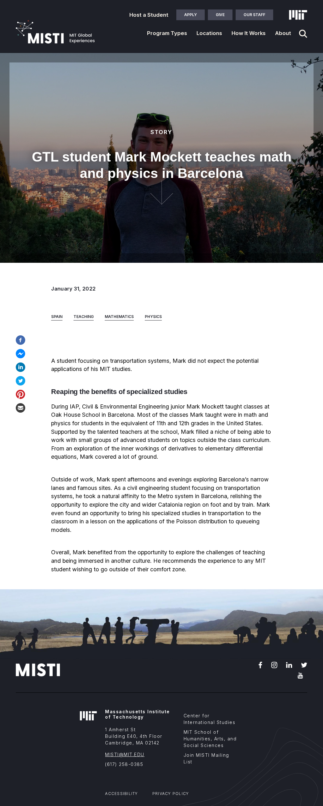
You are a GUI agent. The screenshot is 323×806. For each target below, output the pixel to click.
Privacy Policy (170, 793)
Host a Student (148, 15)
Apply (190, 14)
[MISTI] (55, 32)
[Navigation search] (303, 34)
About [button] (283, 33)
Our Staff (254, 14)
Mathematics (119, 316)
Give (220, 14)
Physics (153, 316)
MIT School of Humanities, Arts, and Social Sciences (210, 738)
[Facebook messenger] (20, 353)
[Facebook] (20, 339)
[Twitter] (20, 380)
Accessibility (121, 793)
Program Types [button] (167, 33)
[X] (304, 664)
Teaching (83, 316)
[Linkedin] (20, 366)
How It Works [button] (249, 33)
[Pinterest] (20, 394)
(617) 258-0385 (124, 764)
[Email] (20, 407)
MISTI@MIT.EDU (124, 754)
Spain (56, 316)
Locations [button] (209, 33)
